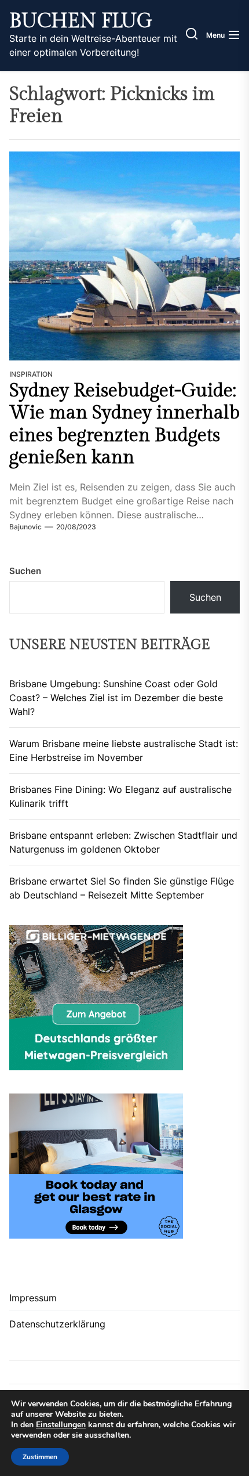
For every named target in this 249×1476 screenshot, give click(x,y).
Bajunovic (25, 526)
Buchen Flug (80, 21)
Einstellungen (61, 1425)
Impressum (33, 1298)
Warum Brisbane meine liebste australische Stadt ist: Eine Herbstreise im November (123, 750)
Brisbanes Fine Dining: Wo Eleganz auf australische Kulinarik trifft (120, 796)
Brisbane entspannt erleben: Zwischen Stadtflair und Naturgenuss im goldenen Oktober (123, 842)
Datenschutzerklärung (57, 1324)
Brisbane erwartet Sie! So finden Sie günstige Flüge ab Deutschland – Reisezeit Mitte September (121, 888)
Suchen (25, 570)
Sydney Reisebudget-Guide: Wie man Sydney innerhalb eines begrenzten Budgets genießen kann (124, 424)
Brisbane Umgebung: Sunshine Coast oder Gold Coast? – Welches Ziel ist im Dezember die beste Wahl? (116, 697)
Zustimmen (40, 1456)
